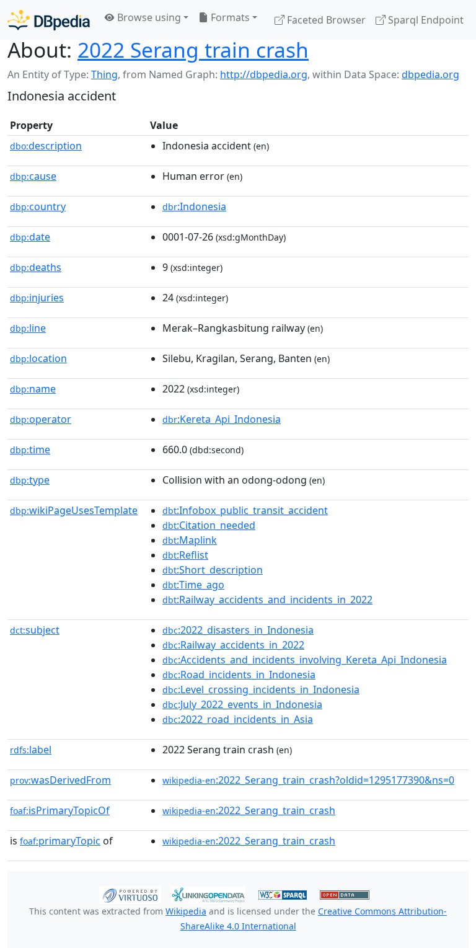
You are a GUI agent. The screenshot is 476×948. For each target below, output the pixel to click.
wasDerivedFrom (60, 780)
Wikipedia (185, 911)
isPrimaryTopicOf (60, 810)
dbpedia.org (430, 74)
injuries (37, 297)
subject (35, 630)
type (30, 480)
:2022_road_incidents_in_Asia (237, 719)
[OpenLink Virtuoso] (130, 894)
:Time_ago (193, 584)
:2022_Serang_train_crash (248, 810)
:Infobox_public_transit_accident (245, 510)
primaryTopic (60, 841)
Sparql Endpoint (425, 20)
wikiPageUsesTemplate (74, 510)
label (30, 749)
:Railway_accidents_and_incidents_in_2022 (267, 599)
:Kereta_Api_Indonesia (221, 419)
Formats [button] (229, 17)
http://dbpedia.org (263, 74)
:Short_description (212, 570)
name (33, 389)
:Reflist (185, 555)
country (38, 206)
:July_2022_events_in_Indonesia (242, 704)
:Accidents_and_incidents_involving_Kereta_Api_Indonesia (304, 660)
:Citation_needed (208, 525)
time (30, 449)
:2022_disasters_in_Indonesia (238, 630)
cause (33, 176)
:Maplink (189, 540)
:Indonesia (194, 206)
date (30, 237)
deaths (35, 267)
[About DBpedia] (48, 19)
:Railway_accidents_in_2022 (233, 645)
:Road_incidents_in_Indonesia (238, 674)
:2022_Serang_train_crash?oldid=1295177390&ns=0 (308, 780)
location (38, 358)
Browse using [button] (148, 17)
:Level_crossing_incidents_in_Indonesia (260, 689)
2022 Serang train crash (193, 49)
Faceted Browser (325, 20)
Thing (104, 74)
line (28, 328)
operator (40, 419)
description (46, 146)
